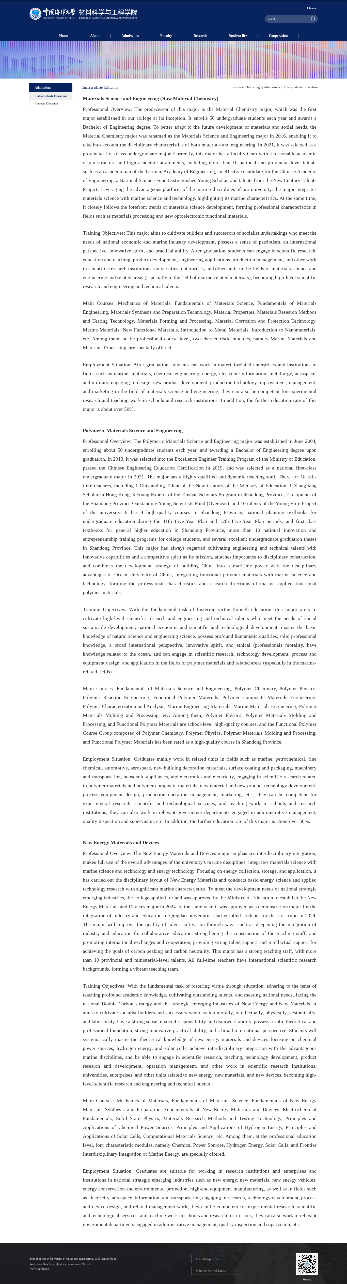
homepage (254, 87)
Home (63, 36)
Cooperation (278, 36)
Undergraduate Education (300, 87)
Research (200, 36)
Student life (238, 36)
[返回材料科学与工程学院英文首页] (83, 9)
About (95, 36)
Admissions (130, 36)
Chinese (312, 7)
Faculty (166, 36)
